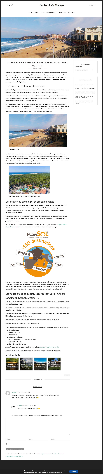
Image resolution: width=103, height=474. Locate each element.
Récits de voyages (48, 12)
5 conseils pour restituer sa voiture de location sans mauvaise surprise (85, 92)
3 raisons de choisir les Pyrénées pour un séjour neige (84, 97)
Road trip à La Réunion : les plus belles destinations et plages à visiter (84, 102)
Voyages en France (37, 379)
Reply (28, 392)
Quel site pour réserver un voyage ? (85, 88)
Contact (71, 12)
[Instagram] (12, 5)
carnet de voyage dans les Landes (49, 347)
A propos (62, 12)
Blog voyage (33, 12)
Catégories (78, 66)
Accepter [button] (73, 471)
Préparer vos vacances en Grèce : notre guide (84, 84)
